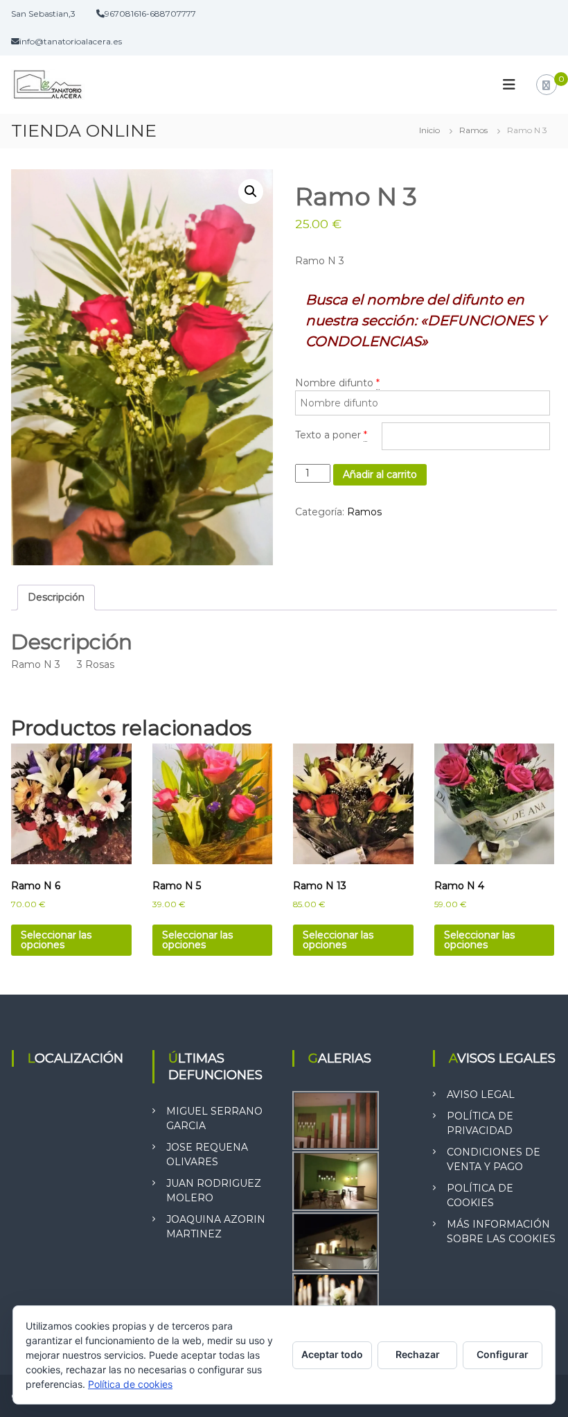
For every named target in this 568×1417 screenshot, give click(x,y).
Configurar (503, 1354)
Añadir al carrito (380, 474)
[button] (250, 191)
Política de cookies (130, 1384)
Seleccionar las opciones (56, 940)
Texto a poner (328, 435)
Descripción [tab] (56, 597)
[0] (546, 85)
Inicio (429, 130)
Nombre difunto (334, 383)
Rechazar (418, 1354)
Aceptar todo (332, 1354)
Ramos (473, 130)
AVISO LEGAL (481, 1094)
